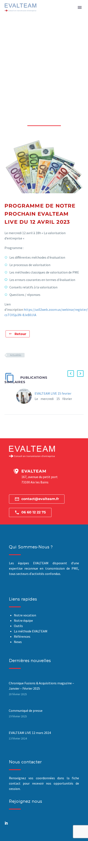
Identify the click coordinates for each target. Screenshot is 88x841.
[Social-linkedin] (6, 823)
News (18, 642)
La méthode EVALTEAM (30, 631)
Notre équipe (23, 620)
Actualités (15, 355)
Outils (18, 626)
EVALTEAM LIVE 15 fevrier (53, 393)
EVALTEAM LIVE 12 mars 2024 (30, 733)
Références (22, 636)
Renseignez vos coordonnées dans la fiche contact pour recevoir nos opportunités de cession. (44, 783)
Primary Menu (80, 7)
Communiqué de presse (26, 710)
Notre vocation (25, 615)
